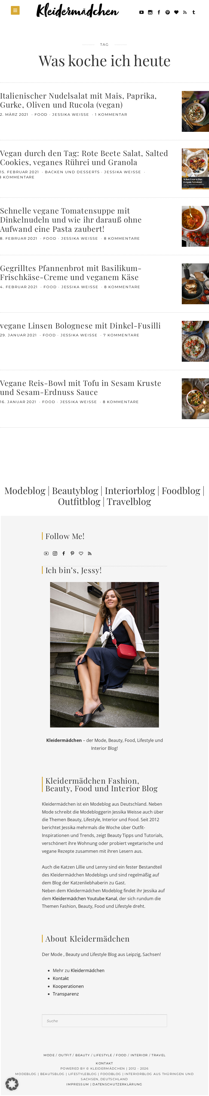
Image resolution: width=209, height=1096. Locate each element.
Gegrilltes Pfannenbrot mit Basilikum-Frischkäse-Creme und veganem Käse (71, 272)
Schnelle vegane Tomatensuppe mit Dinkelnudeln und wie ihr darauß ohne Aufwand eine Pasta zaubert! (71, 219)
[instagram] (55, 553)
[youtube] (141, 12)
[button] (12, 1084)
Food (41, 114)
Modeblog (24, 490)
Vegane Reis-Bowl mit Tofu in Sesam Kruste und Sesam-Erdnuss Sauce (80, 387)
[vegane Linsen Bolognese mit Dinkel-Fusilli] (195, 341)
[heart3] (81, 553)
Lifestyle (103, 1055)
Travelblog (129, 501)
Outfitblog (79, 501)
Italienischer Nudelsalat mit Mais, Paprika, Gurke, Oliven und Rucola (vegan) (78, 100)
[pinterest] (167, 12)
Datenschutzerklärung (117, 1084)
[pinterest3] (72, 553)
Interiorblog (130, 490)
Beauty (82, 1055)
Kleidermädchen (87, 970)
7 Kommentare (121, 335)
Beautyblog (75, 490)
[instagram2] (150, 12)
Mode (49, 1055)
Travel (158, 1055)
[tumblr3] (193, 12)
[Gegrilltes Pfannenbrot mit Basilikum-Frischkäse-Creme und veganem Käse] (195, 283)
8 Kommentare (122, 238)
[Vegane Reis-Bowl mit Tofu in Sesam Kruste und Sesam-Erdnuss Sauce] (195, 398)
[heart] (176, 12)
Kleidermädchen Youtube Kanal (84, 899)
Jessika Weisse (71, 114)
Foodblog (181, 490)
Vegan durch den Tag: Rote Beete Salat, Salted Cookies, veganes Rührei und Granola (84, 157)
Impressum (77, 1084)
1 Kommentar (111, 114)
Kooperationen (68, 986)
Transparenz (66, 994)
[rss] (185, 12)
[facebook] (159, 12)
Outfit (65, 1055)
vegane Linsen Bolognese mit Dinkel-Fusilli (80, 325)
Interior (139, 1055)
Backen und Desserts (72, 172)
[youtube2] (46, 553)
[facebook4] (63, 553)
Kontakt (61, 978)
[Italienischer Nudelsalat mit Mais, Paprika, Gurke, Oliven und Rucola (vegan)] (195, 111)
